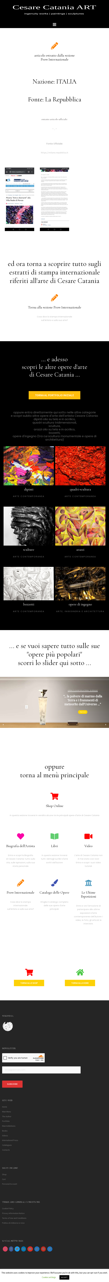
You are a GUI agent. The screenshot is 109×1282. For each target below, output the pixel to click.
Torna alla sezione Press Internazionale (54, 307)
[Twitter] (17, 1249)
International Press (10, 1140)
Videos (5, 1135)
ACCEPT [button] (64, 1277)
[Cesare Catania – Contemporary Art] (54, 10)
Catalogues (7, 1145)
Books (5, 1130)
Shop (4, 1174)
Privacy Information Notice (13, 1213)
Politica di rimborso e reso (13, 1223)
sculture (28, 549)
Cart (4, 1179)
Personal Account (9, 1184)
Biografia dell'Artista (20, 846)
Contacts (6, 1150)
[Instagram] (5, 1249)
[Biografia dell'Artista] (20, 836)
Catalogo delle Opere (54, 892)
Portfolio (6, 1121)
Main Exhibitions (8, 1126)
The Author (6, 1116)
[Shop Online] (54, 796)
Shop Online (54, 806)
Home (4, 1107)
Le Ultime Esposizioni (88, 894)
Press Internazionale (20, 892)
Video (88, 846)
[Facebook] (11, 1249)
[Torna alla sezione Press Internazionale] (54, 297)
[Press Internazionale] (20, 882)
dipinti (28, 489)
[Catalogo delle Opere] (54, 882)
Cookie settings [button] (49, 1277)
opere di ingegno (80, 604)
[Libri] (54, 836)
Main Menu (6, 1111)
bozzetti (28, 604)
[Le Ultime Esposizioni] (88, 882)
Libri (54, 846)
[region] (54, 704)
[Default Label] (23, 1249)
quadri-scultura (80, 489)
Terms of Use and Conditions (14, 1218)
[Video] (88, 836)
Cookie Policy (8, 1208)
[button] (3, 724)
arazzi (80, 549)
